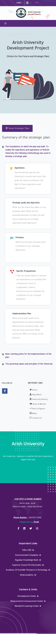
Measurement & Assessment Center (26, 601)
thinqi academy (26, 575)
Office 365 (26, 550)
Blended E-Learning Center (27, 606)
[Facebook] (4, 391)
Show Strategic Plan (18, 129)
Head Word (36, 395)
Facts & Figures (38, 409)
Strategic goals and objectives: (26, 203)
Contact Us (37, 418)
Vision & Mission (39, 404)
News (34, 414)
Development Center (27, 596)
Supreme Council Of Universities (26, 565)
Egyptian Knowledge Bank (26, 560)
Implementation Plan (21, 314)
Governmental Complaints (26, 555)
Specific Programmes (26, 271)
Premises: (19, 238)
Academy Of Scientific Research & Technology (26, 570)
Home (18, 3)
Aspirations (20, 168)
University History (40, 399)
